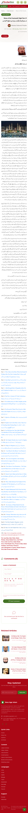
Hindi (2, 772)
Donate (3, 797)
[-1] (19, 579)
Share (5, 36)
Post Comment (15, 601)
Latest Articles (5, 748)
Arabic (3, 775)
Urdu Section (10, 11)
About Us (3, 735)
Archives (3, 740)
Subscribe (22, 692)
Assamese (4, 782)
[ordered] (5, 581)
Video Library (4, 750)
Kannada (3, 784)
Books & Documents (6, 759)
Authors (3, 737)
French (3, 789)
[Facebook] (2, 724)
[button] (12, 579)
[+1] (21, 579)
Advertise (3, 799)
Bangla (3, 777)
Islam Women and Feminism (11, 549)
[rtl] (16, 579)
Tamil (2, 779)
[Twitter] (6, 724)
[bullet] (7, 581)
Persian (3, 786)
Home (3, 11)
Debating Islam (5, 762)
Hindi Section (5, 755)
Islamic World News (6, 757)
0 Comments (23, 31)
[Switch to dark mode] (21, 2)
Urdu (2, 770)
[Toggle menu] (25, 2)
